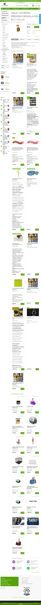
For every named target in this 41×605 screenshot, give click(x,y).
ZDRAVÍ (4, 43)
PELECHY (4, 42)
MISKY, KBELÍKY (5, 60)
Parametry (22, 39)
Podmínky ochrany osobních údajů (27, 583)
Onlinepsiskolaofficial (6, 584)
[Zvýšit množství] (33, 26)
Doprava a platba (24, 581)
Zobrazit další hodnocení (35, 571)
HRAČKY (4, 29)
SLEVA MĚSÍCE (7, 8)
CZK (27, 5)
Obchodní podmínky (25, 582)
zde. (38, 603)
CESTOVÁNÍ (5, 49)
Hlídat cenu (38, 36)
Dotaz (29, 36)
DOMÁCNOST (5, 62)
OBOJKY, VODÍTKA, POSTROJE (4, 54)
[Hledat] (25, 5)
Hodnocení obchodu (25, 579)
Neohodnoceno (19, 22)
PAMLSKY (4, 32)
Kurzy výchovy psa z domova (24, 597)
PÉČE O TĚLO (5, 24)
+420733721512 (5, 581)
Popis (15, 39)
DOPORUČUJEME (16, 8)
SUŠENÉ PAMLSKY (25, 8)
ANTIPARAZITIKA (5, 37)
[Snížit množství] (33, 27)
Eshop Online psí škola (15, 597)
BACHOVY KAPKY (6, 34)
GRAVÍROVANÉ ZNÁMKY (5, 59)
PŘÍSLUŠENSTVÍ (5, 48)
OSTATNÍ (4, 25)
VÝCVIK (4, 30)
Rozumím (20, 604)
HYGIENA (4, 56)
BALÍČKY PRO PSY (6, 35)
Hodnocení (36, 39)
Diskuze (29, 39)
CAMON (33, 31)
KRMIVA (4, 27)
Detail (23, 369)
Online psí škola (5, 583)
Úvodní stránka (2, 9)
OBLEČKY (4, 51)
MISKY (4, 40)
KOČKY (3, 65)
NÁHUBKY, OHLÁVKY (4, 46)
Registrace (38, 3)
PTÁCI (3, 67)
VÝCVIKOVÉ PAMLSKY (4, 18)
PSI (31, 8)
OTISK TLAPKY (4, 20)
